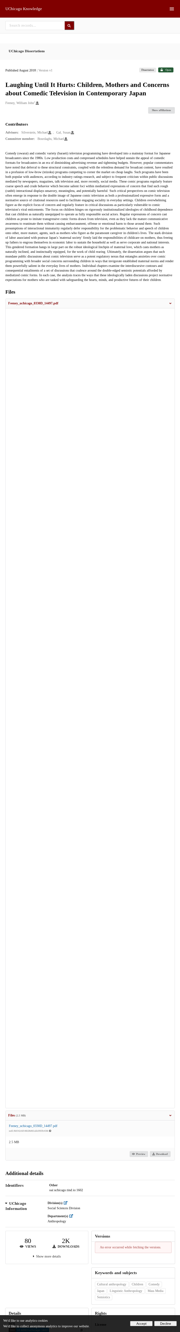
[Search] (69, 25)
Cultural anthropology (111, 1284)
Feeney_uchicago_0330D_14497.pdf (33, 1126)
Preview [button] (140, 1154)
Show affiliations (161, 110)
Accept (141, 1323)
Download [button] (162, 1154)
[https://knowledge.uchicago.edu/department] (72, 1216)
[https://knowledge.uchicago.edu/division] (67, 1203)
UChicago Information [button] (16, 1206)
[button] (90, 303)
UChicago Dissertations (27, 51)
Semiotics (103, 1297)
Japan (100, 1291)
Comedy (154, 1284)
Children (137, 1284)
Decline (165, 1323)
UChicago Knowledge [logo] (23, 9)
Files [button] (17, 1115)
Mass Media (155, 1291)
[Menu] (172, 9)
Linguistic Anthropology (126, 1291)
